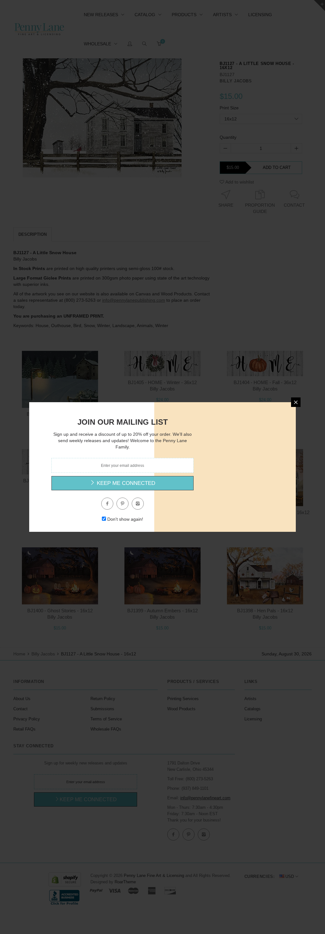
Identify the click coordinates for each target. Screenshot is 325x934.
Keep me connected (125, 483)
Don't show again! (125, 519)
